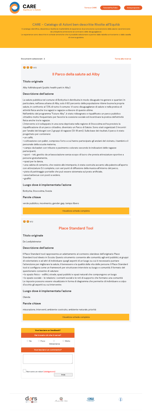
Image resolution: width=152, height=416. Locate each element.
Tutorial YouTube (110, 8)
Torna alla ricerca (123, 59)
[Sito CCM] (90, 399)
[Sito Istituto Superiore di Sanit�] (120, 399)
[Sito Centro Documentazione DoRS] (31, 399)
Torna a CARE (90, 7)
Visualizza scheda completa (76, 211)
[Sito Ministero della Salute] (61, 399)
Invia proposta (133, 8)
